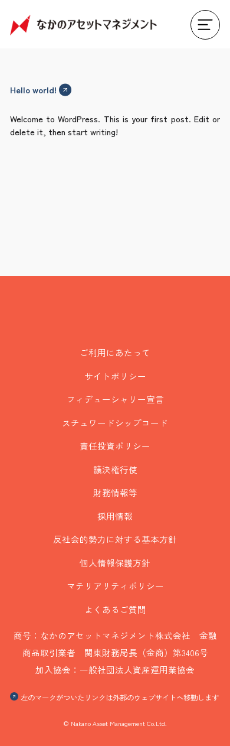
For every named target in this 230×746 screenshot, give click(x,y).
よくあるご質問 (115, 609)
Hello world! (33, 89)
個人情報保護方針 (115, 562)
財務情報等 (115, 492)
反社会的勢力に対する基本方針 (115, 539)
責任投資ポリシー (115, 445)
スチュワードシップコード (115, 422)
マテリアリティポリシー (115, 585)
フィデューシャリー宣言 (115, 399)
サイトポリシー (115, 376)
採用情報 (115, 516)
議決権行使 (115, 469)
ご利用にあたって (115, 352)
